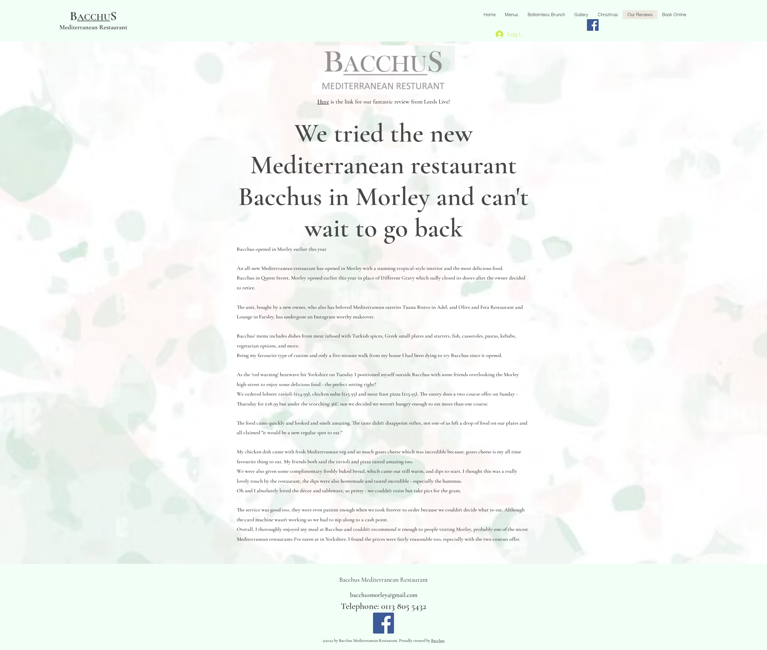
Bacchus (245, 277)
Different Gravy (398, 277)
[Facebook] (593, 25)
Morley (298, 277)
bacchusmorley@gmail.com (383, 595)
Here (323, 101)
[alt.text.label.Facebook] (383, 623)
